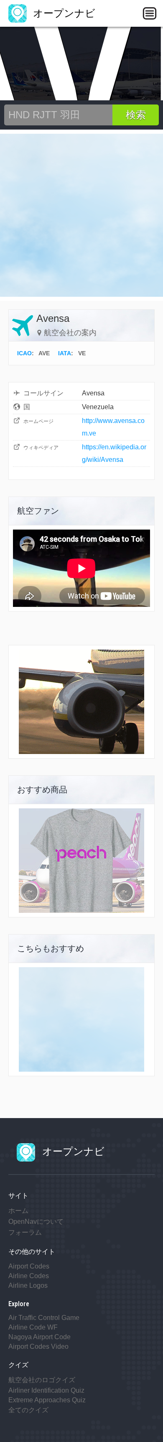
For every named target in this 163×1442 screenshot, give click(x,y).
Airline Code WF (33, 1327)
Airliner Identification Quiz (46, 1390)
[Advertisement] (81, 215)
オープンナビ (62, 13)
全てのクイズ (28, 1410)
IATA (64, 353)
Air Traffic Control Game (43, 1317)
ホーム (18, 1210)
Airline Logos (28, 1285)
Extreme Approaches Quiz (47, 1400)
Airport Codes (28, 1266)
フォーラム (25, 1232)
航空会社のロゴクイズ (41, 1379)
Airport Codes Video (38, 1346)
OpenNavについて (36, 1221)
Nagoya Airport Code (39, 1336)
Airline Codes (28, 1275)
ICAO (24, 353)
